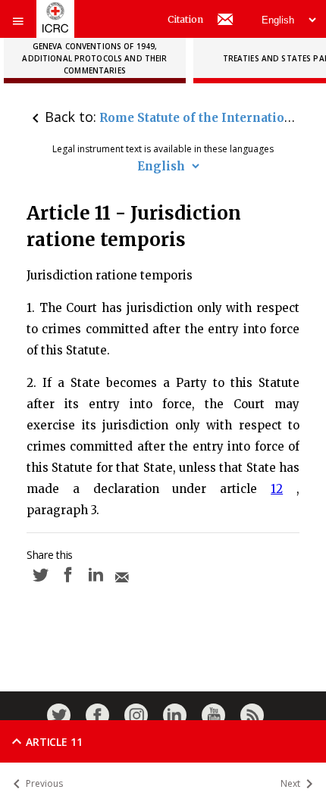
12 (277, 489)
